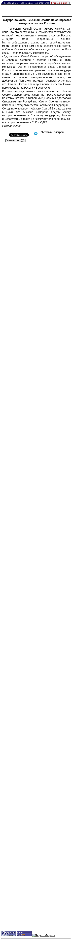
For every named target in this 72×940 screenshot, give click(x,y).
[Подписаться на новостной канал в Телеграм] (52, 135)
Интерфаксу (40, 52)
